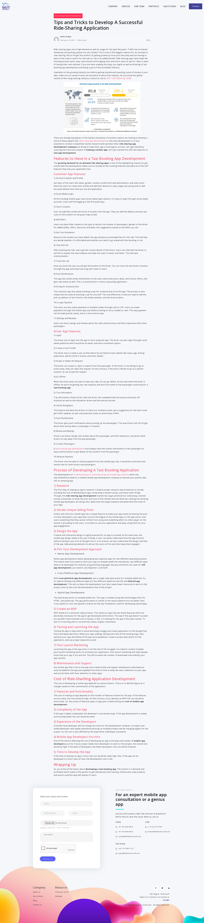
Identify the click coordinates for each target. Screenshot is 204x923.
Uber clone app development (92, 141)
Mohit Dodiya (65, 36)
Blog (182, 6)
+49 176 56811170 (126, 848)
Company (112, 6)
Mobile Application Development (68, 16)
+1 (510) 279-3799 (154, 827)
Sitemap (58, 896)
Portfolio (154, 6)
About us (36, 892)
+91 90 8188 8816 (125, 827)
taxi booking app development (69, 448)
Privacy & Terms (62, 892)
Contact (195, 6)
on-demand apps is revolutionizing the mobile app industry (101, 474)
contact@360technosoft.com (129, 836)
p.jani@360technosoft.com (129, 853)
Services (126, 6)
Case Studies (169, 6)
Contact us (37, 905)
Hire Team (139, 6)
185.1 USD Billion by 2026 (118, 78)
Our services (38, 896)
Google (166, 900)
